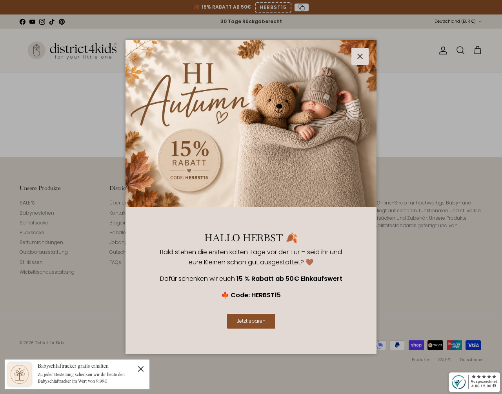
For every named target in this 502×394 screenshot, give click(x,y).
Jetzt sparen (251, 321)
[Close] (141, 368)
